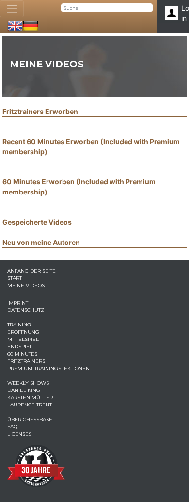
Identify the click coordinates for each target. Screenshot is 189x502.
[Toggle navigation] (12, 8)
